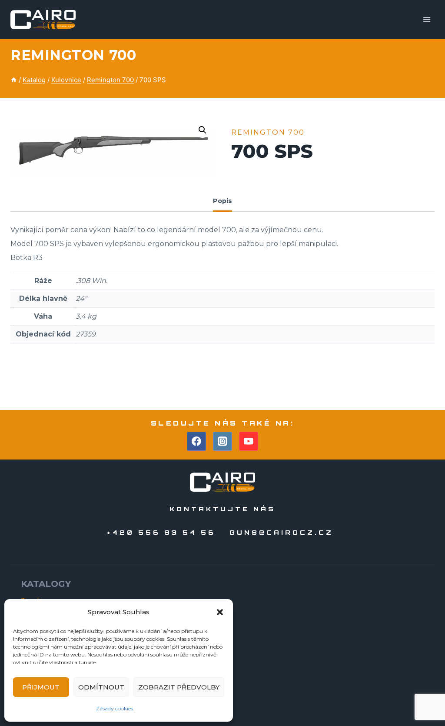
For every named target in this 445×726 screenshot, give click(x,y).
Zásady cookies (114, 708)
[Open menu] (426, 19)
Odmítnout (101, 687)
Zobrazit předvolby (178, 687)
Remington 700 (73, 55)
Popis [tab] (222, 201)
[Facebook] (196, 441)
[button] (220, 612)
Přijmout (41, 687)
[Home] (13, 80)
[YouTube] (248, 441)
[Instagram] (222, 441)
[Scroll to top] (422, 695)
